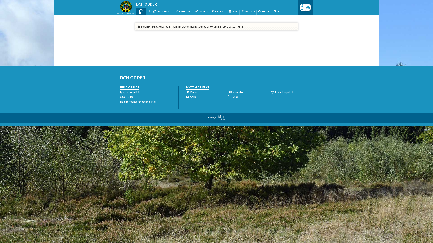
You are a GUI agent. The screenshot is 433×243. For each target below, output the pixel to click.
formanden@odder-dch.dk (141, 101)
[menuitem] (141, 11)
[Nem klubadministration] (216, 118)
